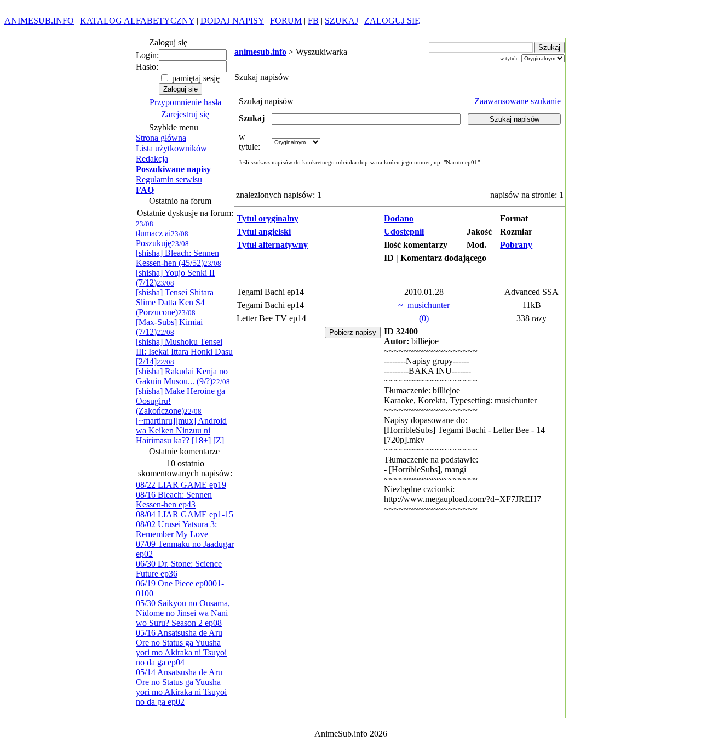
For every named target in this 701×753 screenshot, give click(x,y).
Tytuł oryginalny (267, 218)
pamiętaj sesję (195, 78)
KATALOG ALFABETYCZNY (137, 20)
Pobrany (516, 244)
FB (313, 20)
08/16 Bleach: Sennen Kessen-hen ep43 (174, 499)
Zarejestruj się (185, 114)
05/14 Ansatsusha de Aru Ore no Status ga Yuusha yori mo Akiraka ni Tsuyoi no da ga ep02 (181, 687)
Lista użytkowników (171, 148)
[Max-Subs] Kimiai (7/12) (169, 322)
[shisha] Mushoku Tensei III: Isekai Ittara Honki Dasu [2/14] (184, 347)
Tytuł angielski (264, 231)
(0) (424, 318)
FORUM (286, 20)
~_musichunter (424, 305)
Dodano (398, 218)
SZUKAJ (341, 20)
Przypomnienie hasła (185, 102)
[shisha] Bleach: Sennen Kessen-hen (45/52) (177, 253)
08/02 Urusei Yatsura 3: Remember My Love (176, 529)
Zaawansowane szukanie (517, 101)
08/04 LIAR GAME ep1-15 (184, 514)
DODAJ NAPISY (232, 20)
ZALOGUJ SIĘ (392, 20)
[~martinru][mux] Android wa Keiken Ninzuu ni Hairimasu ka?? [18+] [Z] (181, 426)
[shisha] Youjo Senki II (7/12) (178, 273)
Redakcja (152, 158)
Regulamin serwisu (169, 179)
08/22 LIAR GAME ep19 (181, 484)
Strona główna (161, 137)
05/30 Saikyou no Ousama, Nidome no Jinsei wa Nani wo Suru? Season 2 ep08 (183, 613)
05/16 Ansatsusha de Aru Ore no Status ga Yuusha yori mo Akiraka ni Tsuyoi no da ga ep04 (181, 647)
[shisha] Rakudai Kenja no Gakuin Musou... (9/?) (182, 372)
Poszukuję (162, 239)
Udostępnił (404, 231)
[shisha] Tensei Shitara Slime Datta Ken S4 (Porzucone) (175, 298)
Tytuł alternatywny (272, 244)
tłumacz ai (153, 229)
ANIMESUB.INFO (39, 20)
